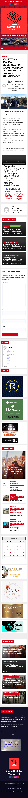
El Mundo (19, 788)
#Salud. (9, 90)
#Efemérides (10, 88)
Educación (13, 510)
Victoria (4, 56)
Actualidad (6, 242)
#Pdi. (23, 88)
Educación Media (7, 678)
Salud (11, 242)
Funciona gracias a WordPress (9, 783)
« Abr (3, 562)
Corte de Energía (7, 257)
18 (10, 552)
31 (7, 558)
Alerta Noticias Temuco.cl (14, 35)
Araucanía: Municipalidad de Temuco (17, 497)
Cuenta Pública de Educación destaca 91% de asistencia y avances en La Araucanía (16, 491)
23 (4, 555)
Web (3, 326)
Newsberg (22, 783)
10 (7, 549)
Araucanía (9, 788)
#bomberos (10, 86)
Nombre (5, 310)
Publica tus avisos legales (9, 791)
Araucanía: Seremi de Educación (15, 485)
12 (14, 549)
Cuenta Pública (14, 487)
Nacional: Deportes (14, 467)
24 (7, 555)
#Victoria (14, 90)
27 (17, 555)
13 (17, 549)
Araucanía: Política (14, 255)
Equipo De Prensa (17, 233)
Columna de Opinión (20, 791)
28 (20, 555)
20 (17, 552)
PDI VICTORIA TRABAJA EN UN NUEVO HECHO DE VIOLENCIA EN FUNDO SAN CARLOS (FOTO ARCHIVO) (18, 195)
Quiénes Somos (14, 795)
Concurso (13, 525)
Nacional (14, 788)
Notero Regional (16, 248)
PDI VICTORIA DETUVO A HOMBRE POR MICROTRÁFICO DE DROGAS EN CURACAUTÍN (9, 195)
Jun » (7, 562)
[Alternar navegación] (14, 48)
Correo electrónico (7, 318)
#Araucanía (20, 84)
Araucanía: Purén (14, 483)
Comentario (5, 282)
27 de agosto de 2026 (11, 473)
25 (10, 555)
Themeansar (14, 785)
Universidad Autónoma (15, 512)
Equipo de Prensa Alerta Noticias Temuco (15, 82)
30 (4, 558)
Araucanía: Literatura (15, 521)
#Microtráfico (18, 88)
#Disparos (16, 86)
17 (7, 552)
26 (14, 555)
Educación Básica (14, 527)
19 (14, 552)
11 (10, 549)
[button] (26, 48)
